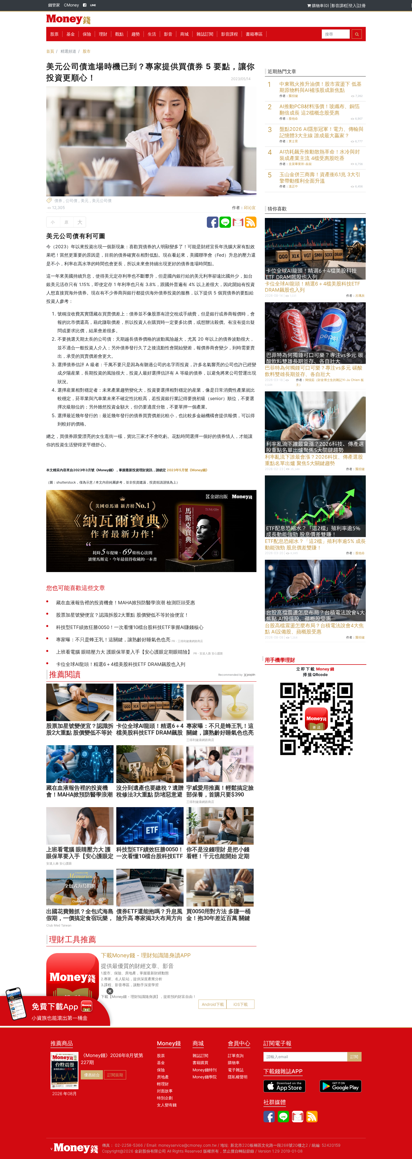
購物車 (234, 1062)
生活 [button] (152, 34)
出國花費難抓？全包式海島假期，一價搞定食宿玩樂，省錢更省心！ (80, 918)
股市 (87, 51)
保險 (87, 34)
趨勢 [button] (135, 34)
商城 (184, 34)
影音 (168, 34)
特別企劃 (165, 1097)
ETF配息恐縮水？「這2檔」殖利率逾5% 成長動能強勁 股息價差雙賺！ (315, 544)
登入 (353, 5)
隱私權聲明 (237, 1076)
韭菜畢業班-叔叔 (300, 164)
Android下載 (213, 1004)
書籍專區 (254, 34)
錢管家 (54, 5)
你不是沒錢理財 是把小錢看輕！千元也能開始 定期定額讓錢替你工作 (217, 856)
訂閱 (354, 1056)
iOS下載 (240, 1004)
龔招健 (293, 96)
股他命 (293, 118)
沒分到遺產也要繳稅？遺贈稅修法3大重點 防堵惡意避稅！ (150, 794)
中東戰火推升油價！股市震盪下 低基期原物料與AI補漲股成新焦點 (320, 87)
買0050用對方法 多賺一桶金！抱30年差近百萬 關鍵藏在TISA (218, 918)
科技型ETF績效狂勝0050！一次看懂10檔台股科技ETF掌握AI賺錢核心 (150, 856)
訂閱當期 (115, 1074)
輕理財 (163, 1083)
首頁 (50, 51)
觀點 (119, 34)
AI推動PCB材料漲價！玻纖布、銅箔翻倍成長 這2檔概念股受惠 (319, 109)
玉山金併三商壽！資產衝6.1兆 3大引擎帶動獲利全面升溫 (319, 177)
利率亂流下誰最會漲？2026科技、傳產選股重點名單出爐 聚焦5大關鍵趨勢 (314, 460)
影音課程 (339, 5)
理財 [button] (103, 34)
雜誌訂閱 (204, 34)
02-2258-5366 (129, 1145)
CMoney (71, 5)
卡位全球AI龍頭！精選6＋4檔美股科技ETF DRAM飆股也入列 (150, 733)
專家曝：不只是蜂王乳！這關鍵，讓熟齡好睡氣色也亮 (220, 729)
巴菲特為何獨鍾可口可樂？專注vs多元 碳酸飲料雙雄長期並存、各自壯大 (313, 371)
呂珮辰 (360, 296)
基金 (161, 1062)
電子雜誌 (236, 1069)
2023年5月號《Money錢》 (188, 470)
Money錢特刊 (205, 1069)
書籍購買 (200, 1062)
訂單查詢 (236, 1055)
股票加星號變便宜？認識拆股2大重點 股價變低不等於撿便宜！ (80, 733)
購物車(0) (320, 5)
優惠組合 (92, 1074)
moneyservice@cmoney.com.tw (187, 1145)
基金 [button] (70, 34)
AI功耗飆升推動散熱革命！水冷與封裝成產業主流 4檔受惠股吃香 (319, 155)
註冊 (362, 5)
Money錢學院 (205, 1076)
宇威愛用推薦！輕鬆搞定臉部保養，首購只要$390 (220, 791)
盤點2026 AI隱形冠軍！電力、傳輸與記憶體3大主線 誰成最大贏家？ (321, 132)
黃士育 (293, 141)
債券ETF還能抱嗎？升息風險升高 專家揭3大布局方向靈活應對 (149, 918)
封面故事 (165, 1090)
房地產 (163, 1076)
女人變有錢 (167, 1104)
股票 (54, 34)
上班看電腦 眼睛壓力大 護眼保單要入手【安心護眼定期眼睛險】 (80, 856)
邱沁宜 (250, 207)
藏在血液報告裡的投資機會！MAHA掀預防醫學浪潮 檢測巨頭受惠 (79, 794)
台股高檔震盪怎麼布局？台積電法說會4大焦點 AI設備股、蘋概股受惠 (314, 629)
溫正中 (293, 186)
